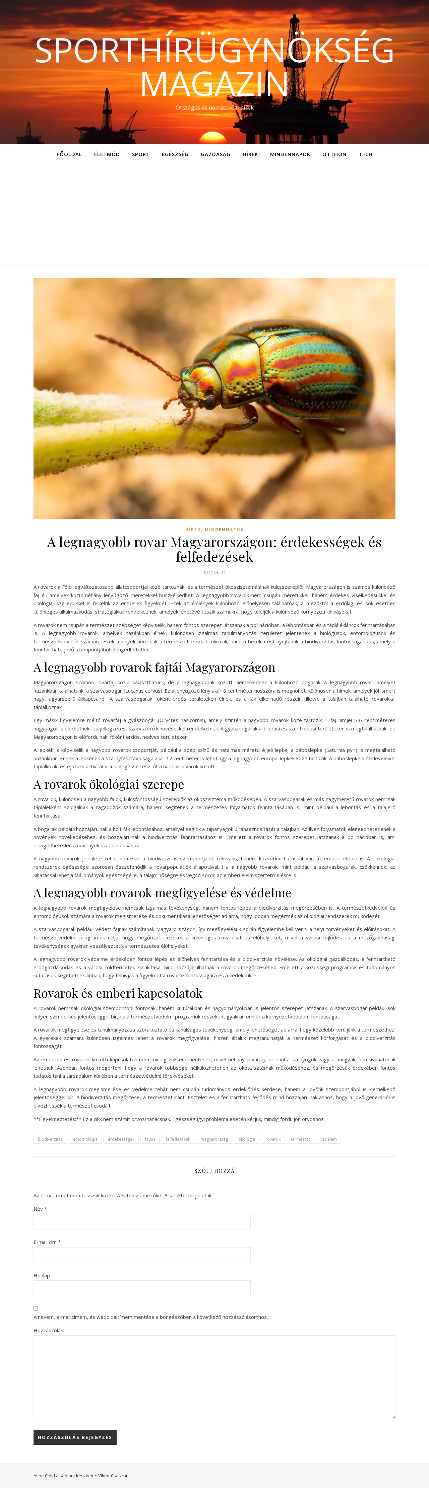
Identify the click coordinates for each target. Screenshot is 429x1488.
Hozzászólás (48, 1330)
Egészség (175, 154)
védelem (328, 1139)
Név (40, 1208)
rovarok (273, 1139)
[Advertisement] (214, 214)
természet (300, 1139)
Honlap (42, 1275)
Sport (141, 154)
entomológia (85, 1139)
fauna (150, 1139)
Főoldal (69, 154)
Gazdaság (216, 154)
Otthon (334, 154)
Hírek (250, 154)
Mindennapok (290, 154)
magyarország (214, 1139)
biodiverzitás (50, 1139)
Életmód (107, 154)
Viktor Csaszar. (113, 1476)
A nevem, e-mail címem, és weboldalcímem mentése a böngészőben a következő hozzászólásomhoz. (151, 1317)
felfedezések (178, 1139)
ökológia (246, 1139)
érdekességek (121, 1139)
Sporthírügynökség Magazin (215, 65)
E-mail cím (47, 1241)
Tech (366, 154)
